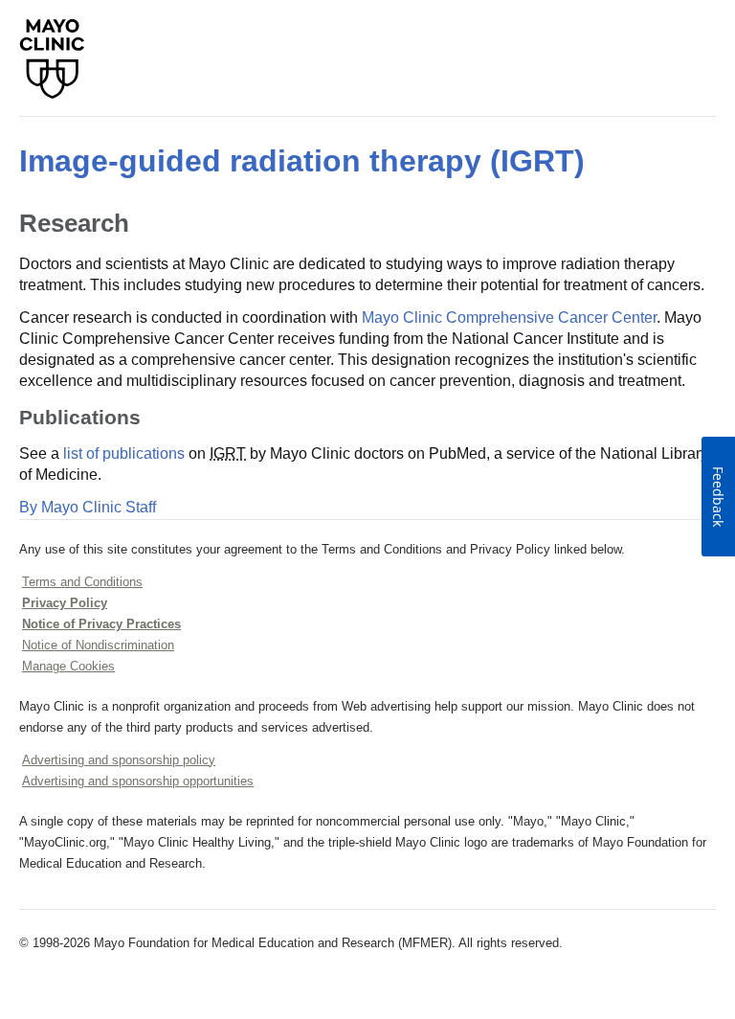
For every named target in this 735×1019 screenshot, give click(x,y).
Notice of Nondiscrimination (98, 645)
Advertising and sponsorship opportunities (138, 781)
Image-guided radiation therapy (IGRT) (302, 161)
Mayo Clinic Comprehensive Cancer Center (509, 317)
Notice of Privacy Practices (101, 624)
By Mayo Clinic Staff (87, 507)
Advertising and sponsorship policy (118, 760)
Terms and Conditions (82, 582)
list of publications (124, 453)
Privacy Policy (64, 603)
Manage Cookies (68, 666)
